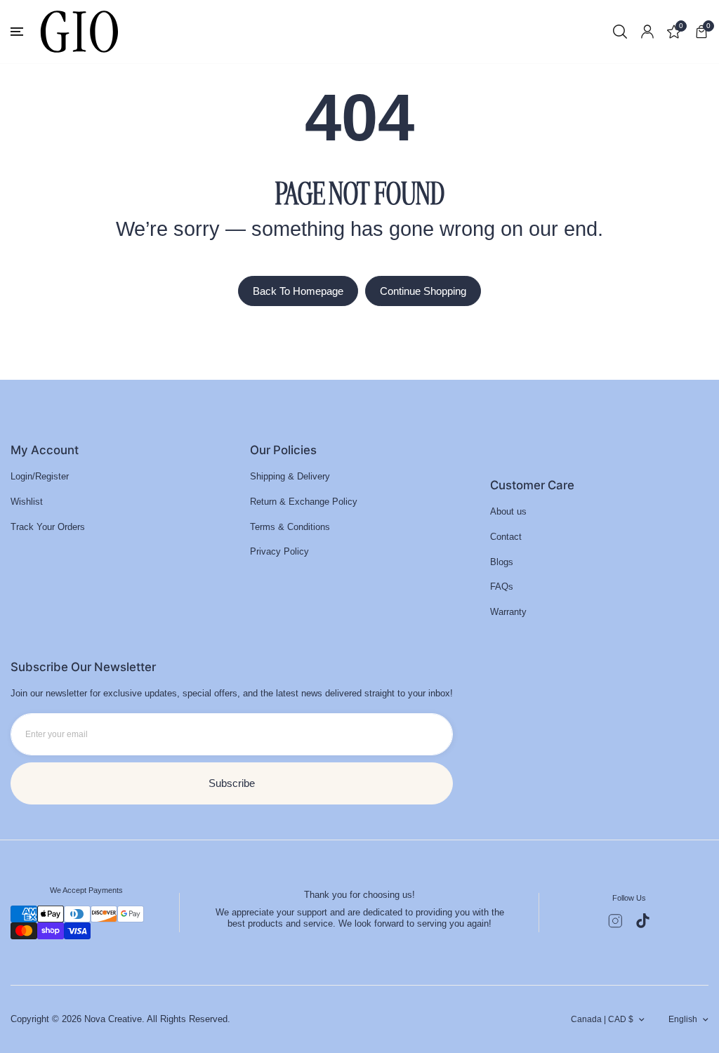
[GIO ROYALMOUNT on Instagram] (615, 921)
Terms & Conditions (290, 527)
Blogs (501, 562)
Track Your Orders (48, 527)
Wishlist (27, 501)
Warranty (508, 612)
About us (508, 511)
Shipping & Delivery (290, 476)
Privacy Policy (279, 551)
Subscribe (232, 783)
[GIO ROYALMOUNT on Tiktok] (642, 920)
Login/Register (40, 476)
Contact (506, 536)
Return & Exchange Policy (303, 501)
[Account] (647, 32)
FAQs (501, 586)
